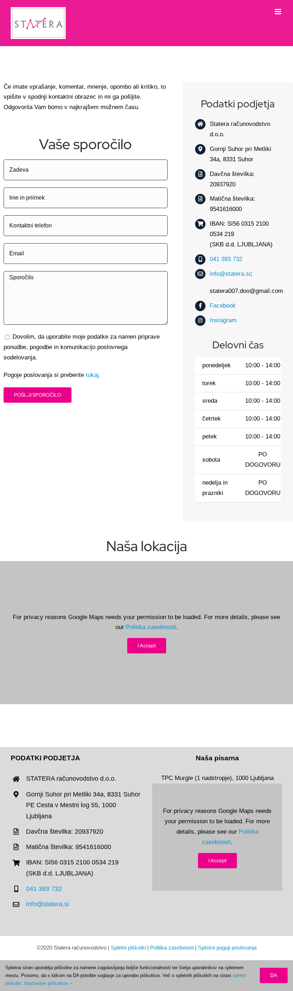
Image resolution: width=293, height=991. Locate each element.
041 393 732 (226, 259)
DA (273, 975)
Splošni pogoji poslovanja (227, 948)
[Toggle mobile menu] (278, 11)
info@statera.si (230, 273)
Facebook (223, 305)
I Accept (147, 645)
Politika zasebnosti (151, 627)
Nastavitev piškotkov (46, 983)
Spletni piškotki (128, 948)
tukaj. (93, 375)
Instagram (223, 320)
